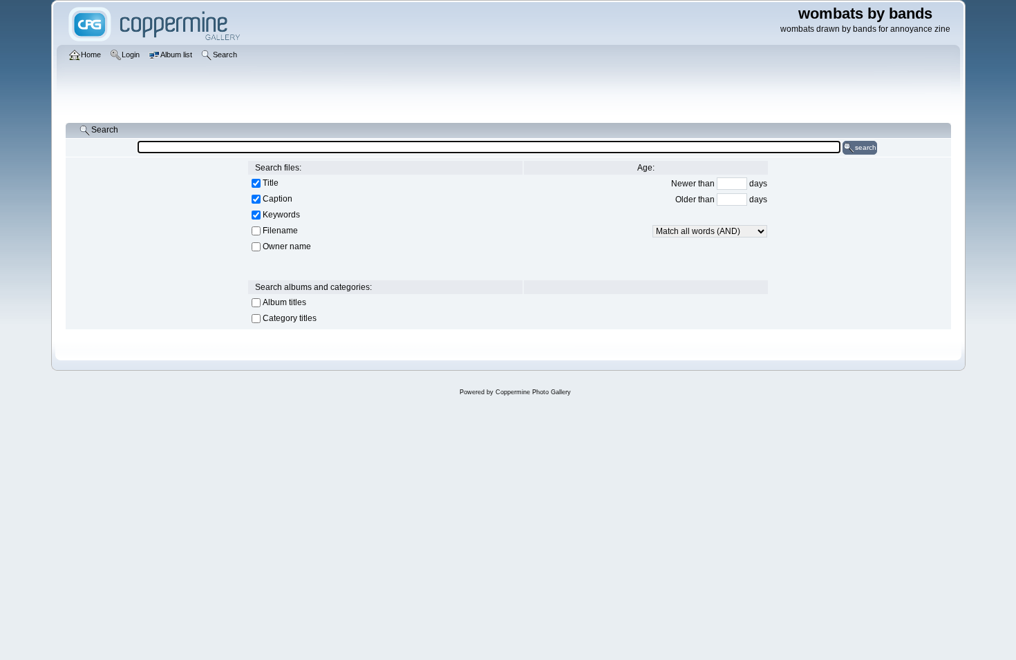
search (865, 147)
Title (271, 183)
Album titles (284, 302)
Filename (280, 230)
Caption (277, 199)
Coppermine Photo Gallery (533, 392)
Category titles (290, 318)
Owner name (287, 246)
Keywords (281, 215)
